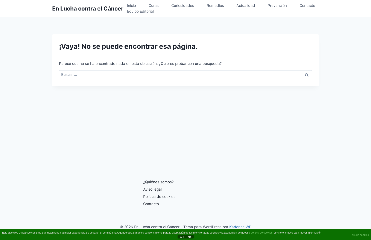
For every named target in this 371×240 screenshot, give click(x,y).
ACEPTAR (185, 237)
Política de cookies (159, 196)
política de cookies (261, 232)
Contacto (307, 5)
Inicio (131, 5)
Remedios (215, 5)
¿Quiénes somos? (158, 182)
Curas (154, 5)
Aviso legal (152, 189)
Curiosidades (182, 5)
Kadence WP (240, 227)
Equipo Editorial (140, 11)
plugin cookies (360, 235)
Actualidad (245, 5)
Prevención (277, 5)
